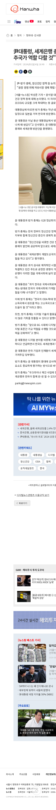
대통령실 (37, 455)
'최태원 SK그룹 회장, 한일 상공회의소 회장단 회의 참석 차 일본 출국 (36, 731)
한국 (42, 468)
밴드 (30, 72)
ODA (37, 461)
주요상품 (23, 774)
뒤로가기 (23, 503)
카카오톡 (16, 72)
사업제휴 (36, 774)
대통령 (23, 455)
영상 (27, 21)
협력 (48, 461)
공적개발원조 (27, 468)
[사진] (32, 652)
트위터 (25, 72)
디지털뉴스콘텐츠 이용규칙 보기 (33, 495)
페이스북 (21, 72)
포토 (39, 21)
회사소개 (10, 774)
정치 (48, 21)
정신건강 (24, 461)
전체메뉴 (9, 21)
